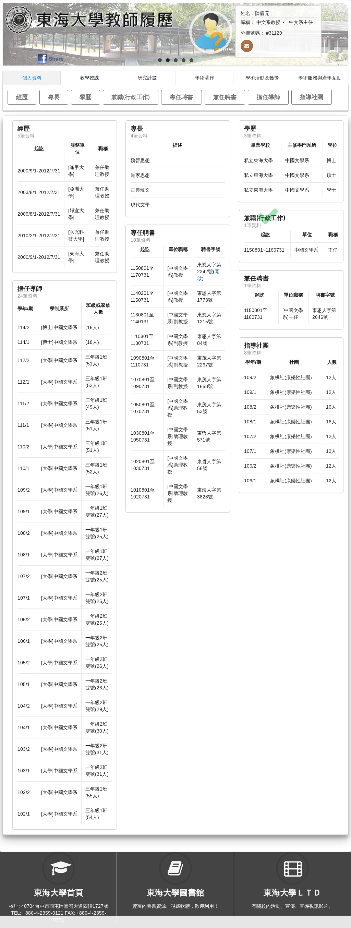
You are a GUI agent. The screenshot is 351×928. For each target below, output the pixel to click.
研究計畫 (147, 78)
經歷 (22, 96)
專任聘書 (181, 96)
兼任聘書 (225, 96)
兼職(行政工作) (130, 96)
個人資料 (31, 78)
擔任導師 (268, 96)
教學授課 (89, 78)
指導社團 (311, 96)
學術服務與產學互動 (319, 78)
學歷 (85, 96)
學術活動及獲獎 (262, 78)
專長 (54, 96)
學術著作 (204, 78)
